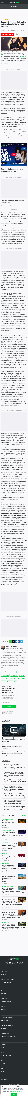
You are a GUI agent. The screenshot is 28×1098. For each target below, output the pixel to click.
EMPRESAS (3, 993)
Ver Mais (23, 815)
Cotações (14, 6)
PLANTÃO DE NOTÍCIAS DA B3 (8, 1036)
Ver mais (23, 761)
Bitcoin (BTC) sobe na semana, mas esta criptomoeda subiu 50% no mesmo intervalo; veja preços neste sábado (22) (14, 788)
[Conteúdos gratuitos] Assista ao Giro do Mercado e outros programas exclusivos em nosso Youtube (13, 739)
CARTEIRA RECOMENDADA (7, 1017)
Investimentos (6, 897)
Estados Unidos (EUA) (11, 678)
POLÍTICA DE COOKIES (6, 982)
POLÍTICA (3, 1006)
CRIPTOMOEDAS (5, 1057)
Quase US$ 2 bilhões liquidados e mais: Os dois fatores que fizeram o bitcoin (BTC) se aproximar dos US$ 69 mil (14, 774)
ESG (3, 678)
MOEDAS (3, 1060)
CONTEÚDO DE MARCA (6, 1033)
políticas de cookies (17, 1091)
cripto (17, 55)
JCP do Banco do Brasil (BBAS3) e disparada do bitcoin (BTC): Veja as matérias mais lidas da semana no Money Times (13, 926)
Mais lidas (6, 761)
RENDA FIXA (4, 998)
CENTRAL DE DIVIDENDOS (7, 1025)
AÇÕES (2, 1047)
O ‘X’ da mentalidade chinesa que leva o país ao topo (8, 857)
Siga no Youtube (9, 34)
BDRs (2, 1052)
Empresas (21, 675)
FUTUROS (3, 1063)
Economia (5, 875)
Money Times (5, 922)
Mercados (9, 681)
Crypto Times (14, 675)
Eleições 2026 (5, 863)
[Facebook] (5, 963)
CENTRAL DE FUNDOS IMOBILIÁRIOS (9, 1022)
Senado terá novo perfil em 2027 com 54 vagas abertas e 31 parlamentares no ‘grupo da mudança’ (13, 868)
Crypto (4, 19)
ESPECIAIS (3, 1011)
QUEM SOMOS (4, 968)
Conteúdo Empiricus (7, 819)
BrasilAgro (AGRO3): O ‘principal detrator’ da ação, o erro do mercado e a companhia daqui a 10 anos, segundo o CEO (13, 915)
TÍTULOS (3, 1071)
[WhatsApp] (15, 963)
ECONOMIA (3, 995)
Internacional (21, 678)
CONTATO (3, 974)
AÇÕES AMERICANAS (6, 1055)
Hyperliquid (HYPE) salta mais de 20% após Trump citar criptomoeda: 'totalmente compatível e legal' (14, 801)
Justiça (3, 681)
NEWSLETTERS (4, 1038)
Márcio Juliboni (7, 29)
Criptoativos (20, 672)
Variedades (5, 842)
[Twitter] (22, 963)
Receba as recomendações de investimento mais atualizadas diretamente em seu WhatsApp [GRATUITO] (13, 753)
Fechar (14, 1094)
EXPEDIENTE (4, 971)
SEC (21, 56)
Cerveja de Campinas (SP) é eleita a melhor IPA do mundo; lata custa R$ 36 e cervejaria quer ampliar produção (13, 846)
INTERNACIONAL (5, 1003)
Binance (4, 55)
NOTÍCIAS (3, 987)
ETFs (2, 1068)
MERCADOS (3, 990)
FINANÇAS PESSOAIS (6, 1001)
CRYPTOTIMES (4, 1076)
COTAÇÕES (3, 1044)
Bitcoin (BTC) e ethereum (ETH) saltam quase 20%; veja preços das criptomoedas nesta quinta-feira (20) (14, 795)
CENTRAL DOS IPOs (5, 1020)
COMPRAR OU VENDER (6, 1030)
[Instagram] (7, 963)
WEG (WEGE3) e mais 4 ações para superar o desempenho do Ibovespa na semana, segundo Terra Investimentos (12, 835)
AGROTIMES (4, 1079)
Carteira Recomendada (8, 830)
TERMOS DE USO (5, 976)
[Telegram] (17, 963)
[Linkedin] (12, 963)
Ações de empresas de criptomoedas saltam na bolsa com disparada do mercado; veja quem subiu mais (14, 808)
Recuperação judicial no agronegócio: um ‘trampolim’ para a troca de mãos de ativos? (12, 879)
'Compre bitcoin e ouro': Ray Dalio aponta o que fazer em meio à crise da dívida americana (15, 781)
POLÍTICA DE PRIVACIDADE (7, 979)
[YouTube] (10, 963)
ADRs (2, 1065)
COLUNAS (3, 1028)
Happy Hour (5, 853)
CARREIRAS (3, 1009)
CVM (24, 56)
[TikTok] (20, 963)
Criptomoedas (5, 675)
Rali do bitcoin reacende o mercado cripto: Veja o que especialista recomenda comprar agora (12, 823)
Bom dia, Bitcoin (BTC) (7, 886)
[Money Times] (14, 2)
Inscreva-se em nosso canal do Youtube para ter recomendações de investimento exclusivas (13, 746)
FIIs (2, 1049)
